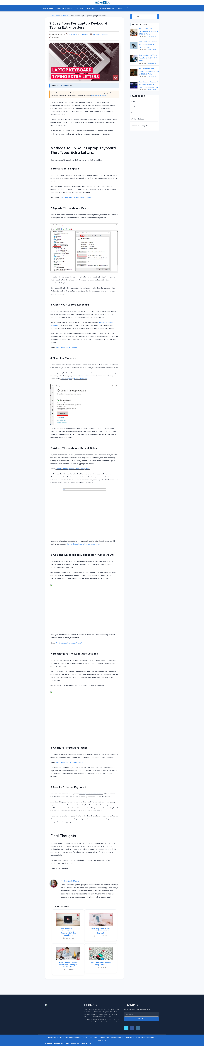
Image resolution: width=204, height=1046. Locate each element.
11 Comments (152, 50)
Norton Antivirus (80, 379)
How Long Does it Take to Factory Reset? (76, 197)
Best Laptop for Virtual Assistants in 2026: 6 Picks (148, 58)
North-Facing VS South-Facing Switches (101, 963)
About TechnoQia (101, 1037)
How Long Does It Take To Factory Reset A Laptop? (100, 931)
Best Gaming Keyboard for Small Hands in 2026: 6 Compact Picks (148, 84)
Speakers (134, 113)
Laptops (102, 1040)
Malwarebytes (66, 379)
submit (141, 1019)
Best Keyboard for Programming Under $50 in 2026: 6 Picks (149, 71)
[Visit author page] (53, 883)
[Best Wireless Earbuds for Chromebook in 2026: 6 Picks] (133, 45)
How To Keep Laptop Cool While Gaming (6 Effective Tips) (68, 964)
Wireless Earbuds (137, 119)
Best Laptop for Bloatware (66, 347)
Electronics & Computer (139, 126)
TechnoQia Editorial (100, 34)
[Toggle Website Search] (128, 8)
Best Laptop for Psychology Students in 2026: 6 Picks (148, 31)
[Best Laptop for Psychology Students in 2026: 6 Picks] (133, 32)
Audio (133, 102)
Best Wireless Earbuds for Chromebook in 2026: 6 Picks (148, 44)
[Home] (48, 16)
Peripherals (73, 34)
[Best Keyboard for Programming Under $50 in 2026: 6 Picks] (133, 72)
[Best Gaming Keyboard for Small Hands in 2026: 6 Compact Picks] (133, 85)
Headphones (135, 107)
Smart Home (116, 1037)
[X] (126, 1028)
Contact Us (87, 1037)
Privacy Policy (54, 1037)
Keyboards (84, 34)
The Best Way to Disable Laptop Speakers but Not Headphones (68, 932)
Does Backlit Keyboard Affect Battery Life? (73, 469)
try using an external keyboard (91, 794)
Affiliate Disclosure (145, 1037)
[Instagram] (138, 1028)
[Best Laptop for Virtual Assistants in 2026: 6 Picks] (133, 58)
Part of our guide (62, 85)
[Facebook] (132, 1028)
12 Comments (152, 76)
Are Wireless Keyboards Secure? (68, 643)
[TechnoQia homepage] (102, 2)
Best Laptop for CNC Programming (69, 762)
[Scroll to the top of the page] (199, 1041)
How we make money (98, 95)
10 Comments (152, 36)
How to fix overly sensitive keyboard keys (83, 544)
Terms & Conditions (71, 1037)
